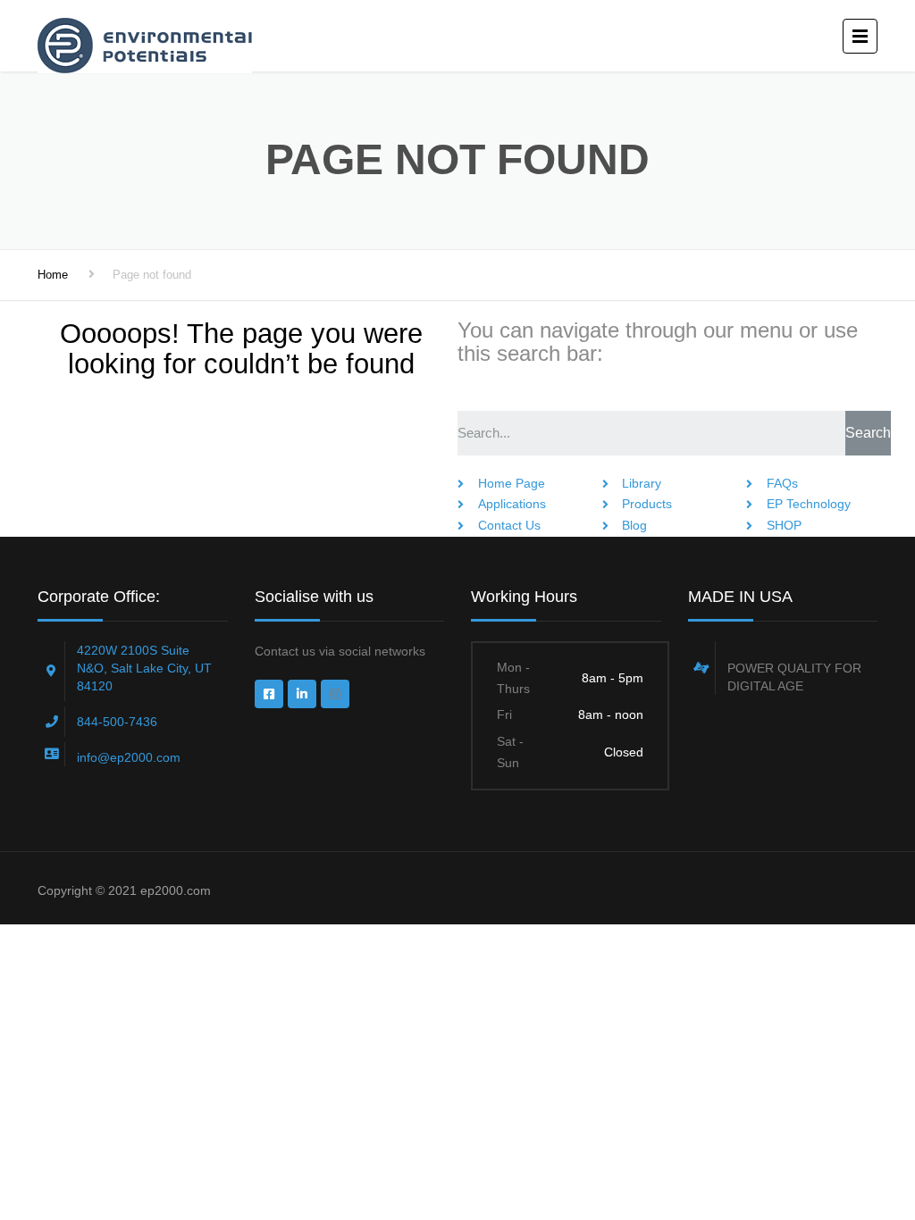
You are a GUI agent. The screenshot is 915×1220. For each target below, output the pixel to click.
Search (868, 432)
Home (53, 274)
